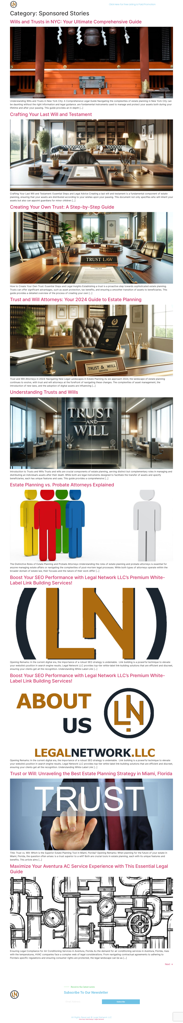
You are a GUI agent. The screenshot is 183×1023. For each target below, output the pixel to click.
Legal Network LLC (102, 1017)
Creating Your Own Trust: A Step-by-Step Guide (62, 207)
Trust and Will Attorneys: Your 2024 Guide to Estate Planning (76, 299)
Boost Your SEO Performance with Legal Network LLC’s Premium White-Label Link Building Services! (87, 580)
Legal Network (99, 1019)
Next (169, 964)
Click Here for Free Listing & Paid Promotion (132, 4)
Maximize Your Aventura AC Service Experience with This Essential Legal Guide (89, 868)
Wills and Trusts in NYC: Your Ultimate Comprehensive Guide (76, 21)
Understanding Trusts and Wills (44, 392)
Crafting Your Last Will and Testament (51, 114)
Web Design (90, 1019)
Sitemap (82, 1019)
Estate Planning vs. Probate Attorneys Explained (62, 485)
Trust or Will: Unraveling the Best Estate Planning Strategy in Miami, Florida (91, 773)
